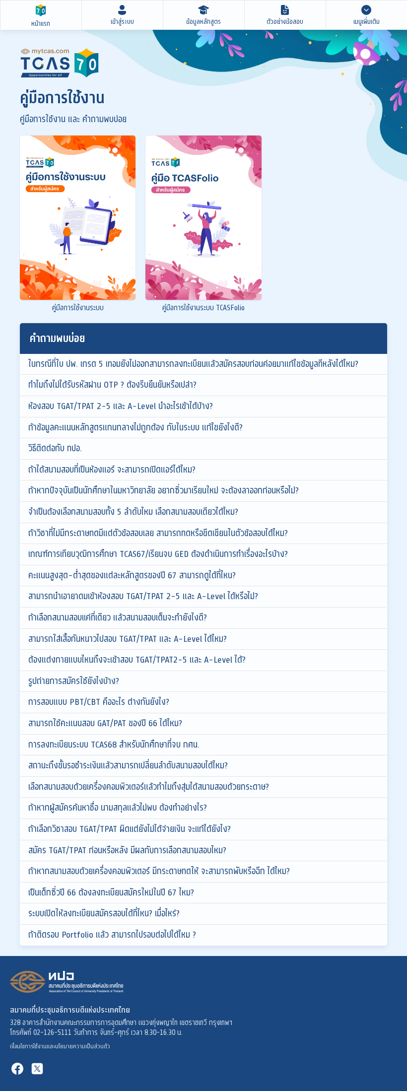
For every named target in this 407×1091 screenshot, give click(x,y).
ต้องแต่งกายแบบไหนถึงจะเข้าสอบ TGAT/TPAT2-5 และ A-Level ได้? (137, 659)
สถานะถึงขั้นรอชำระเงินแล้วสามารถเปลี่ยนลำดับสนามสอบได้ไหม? (128, 765)
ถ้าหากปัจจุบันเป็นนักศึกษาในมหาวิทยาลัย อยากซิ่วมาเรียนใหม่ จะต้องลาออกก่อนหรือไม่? (163, 490)
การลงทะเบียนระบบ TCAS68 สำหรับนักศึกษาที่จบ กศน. (114, 744)
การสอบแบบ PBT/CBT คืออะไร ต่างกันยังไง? (98, 701)
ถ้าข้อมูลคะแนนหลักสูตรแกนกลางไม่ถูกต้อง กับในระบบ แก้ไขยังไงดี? (135, 427)
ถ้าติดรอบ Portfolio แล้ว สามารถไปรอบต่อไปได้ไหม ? (112, 934)
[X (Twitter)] (37, 1068)
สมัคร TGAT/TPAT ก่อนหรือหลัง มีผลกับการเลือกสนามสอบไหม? (127, 850)
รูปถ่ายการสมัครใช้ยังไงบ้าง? (73, 681)
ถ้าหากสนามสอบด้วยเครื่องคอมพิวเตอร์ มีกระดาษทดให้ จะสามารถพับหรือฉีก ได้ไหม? (159, 871)
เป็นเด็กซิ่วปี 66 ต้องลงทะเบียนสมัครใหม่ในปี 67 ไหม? (111, 892)
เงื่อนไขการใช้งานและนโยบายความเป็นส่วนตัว (60, 1046)
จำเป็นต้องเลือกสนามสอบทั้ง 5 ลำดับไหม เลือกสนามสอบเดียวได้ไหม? (133, 511)
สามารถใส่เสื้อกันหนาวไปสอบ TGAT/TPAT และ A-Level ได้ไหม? (127, 638)
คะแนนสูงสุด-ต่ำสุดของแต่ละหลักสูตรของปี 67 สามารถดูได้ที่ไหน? (132, 575)
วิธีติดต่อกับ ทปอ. (55, 448)
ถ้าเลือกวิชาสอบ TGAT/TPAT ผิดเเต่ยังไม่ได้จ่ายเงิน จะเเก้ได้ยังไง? (129, 828)
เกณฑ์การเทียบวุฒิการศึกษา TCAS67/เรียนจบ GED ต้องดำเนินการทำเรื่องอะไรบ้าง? (158, 553)
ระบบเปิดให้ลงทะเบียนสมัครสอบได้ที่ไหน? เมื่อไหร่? (104, 913)
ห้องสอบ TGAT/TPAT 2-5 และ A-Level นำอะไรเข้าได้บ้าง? (120, 406)
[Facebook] (17, 1068)
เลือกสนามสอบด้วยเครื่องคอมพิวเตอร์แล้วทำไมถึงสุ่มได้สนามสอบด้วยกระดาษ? (148, 786)
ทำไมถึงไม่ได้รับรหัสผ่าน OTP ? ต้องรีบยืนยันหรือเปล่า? (112, 384)
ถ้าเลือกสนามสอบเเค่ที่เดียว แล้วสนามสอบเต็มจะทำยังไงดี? (117, 617)
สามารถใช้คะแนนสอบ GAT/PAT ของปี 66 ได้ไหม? (105, 723)
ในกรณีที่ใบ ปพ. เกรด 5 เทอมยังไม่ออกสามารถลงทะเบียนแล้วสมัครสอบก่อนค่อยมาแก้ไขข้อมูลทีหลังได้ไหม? (193, 363)
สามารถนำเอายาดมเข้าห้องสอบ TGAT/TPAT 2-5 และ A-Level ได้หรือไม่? (143, 596)
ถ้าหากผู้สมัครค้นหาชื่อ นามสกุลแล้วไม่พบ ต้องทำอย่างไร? (117, 807)
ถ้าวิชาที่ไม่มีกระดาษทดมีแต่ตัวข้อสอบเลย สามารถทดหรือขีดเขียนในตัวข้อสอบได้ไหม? (158, 533)
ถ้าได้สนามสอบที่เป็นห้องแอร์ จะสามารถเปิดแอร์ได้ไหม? (112, 469)
